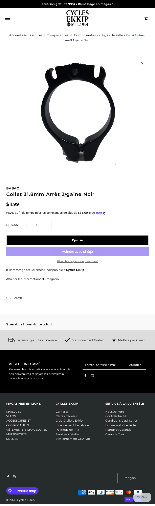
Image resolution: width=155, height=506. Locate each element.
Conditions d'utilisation (121, 420)
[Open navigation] (34, 18)
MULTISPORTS (16, 434)
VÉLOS (11, 416)
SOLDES (12, 439)
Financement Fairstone (72, 425)
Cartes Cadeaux (67, 416)
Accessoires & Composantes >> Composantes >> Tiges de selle (73, 35)
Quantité (12, 225)
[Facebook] (85, 376)
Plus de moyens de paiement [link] (77, 261)
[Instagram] (92, 376)
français (129, 478)
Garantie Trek (114, 434)
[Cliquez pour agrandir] (142, 63)
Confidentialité (115, 416)
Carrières (62, 411)
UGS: (9, 298)
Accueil (15, 35)
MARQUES (13, 411)
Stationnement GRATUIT (73, 439)
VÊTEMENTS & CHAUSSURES (26, 429)
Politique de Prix (67, 429)
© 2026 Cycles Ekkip (20, 500)
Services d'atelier (68, 434)
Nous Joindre (114, 411)
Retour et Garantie (118, 429)
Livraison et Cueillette (120, 425)
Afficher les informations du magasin (32, 279)
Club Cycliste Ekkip (69, 420)
